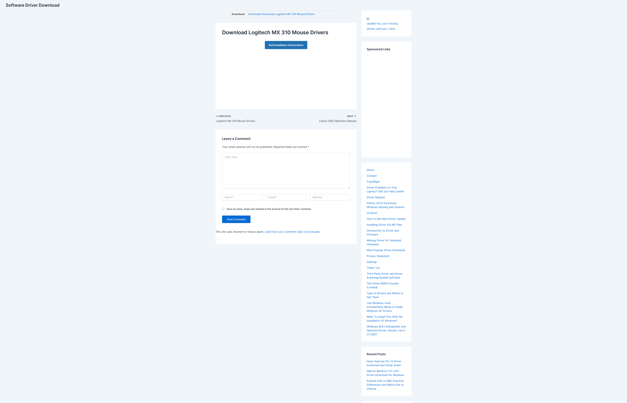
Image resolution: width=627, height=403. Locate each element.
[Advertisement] (286, 76)
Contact (372, 175)
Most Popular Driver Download (386, 250)
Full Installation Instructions (286, 45)
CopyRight (373, 181)
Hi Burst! (372, 213)
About (370, 169)
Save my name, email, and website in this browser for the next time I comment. (269, 209)
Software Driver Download (32, 5)
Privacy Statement (378, 256)
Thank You (373, 267)
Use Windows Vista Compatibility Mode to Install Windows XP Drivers (385, 306)
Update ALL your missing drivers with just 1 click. (382, 26)
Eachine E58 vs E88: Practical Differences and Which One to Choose (385, 384)
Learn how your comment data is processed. (292, 231)
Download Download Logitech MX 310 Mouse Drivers (282, 14)
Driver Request (376, 197)
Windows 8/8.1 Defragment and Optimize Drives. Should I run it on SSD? (386, 330)
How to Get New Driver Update (386, 218)
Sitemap (372, 262)
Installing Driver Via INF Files (384, 224)
